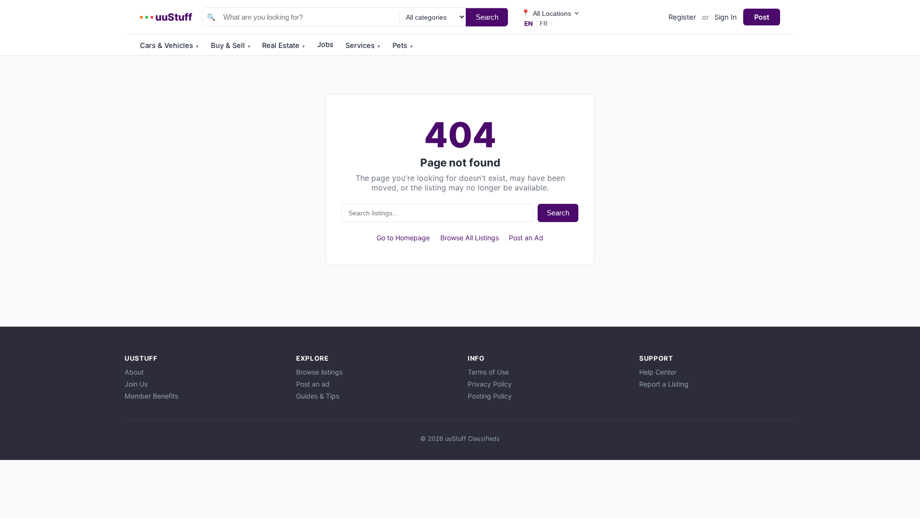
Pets (402, 45)
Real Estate (283, 45)
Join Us (136, 384)
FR (544, 23)
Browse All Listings (469, 238)
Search (487, 17)
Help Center (658, 372)
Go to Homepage (403, 238)
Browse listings (319, 372)
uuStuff (173, 17)
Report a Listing (664, 384)
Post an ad (313, 384)
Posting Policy (490, 396)
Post (762, 17)
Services (362, 45)
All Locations (546, 13)
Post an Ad (526, 238)
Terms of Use (488, 372)
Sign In (725, 17)
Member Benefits (151, 396)
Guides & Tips (317, 396)
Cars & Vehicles (169, 45)
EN (528, 23)
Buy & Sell (230, 45)
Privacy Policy (490, 384)
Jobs (325, 44)
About (134, 372)
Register (682, 17)
